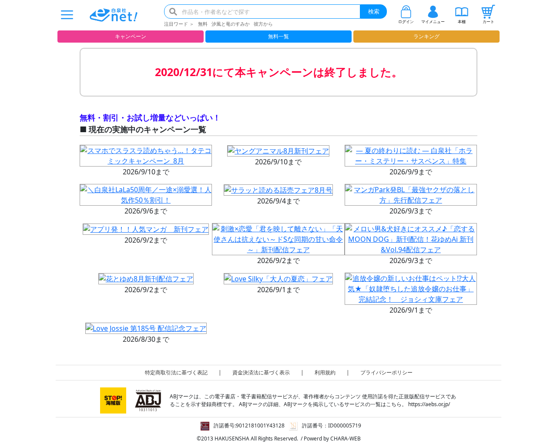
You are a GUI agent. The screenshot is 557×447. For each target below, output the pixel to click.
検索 (373, 11)
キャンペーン (130, 36)
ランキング (426, 36)
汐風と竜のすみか (230, 23)
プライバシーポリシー (386, 372)
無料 (203, 23)
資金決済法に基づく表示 (261, 372)
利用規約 (325, 372)
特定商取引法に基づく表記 (176, 372)
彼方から (263, 23)
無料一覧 (278, 36)
